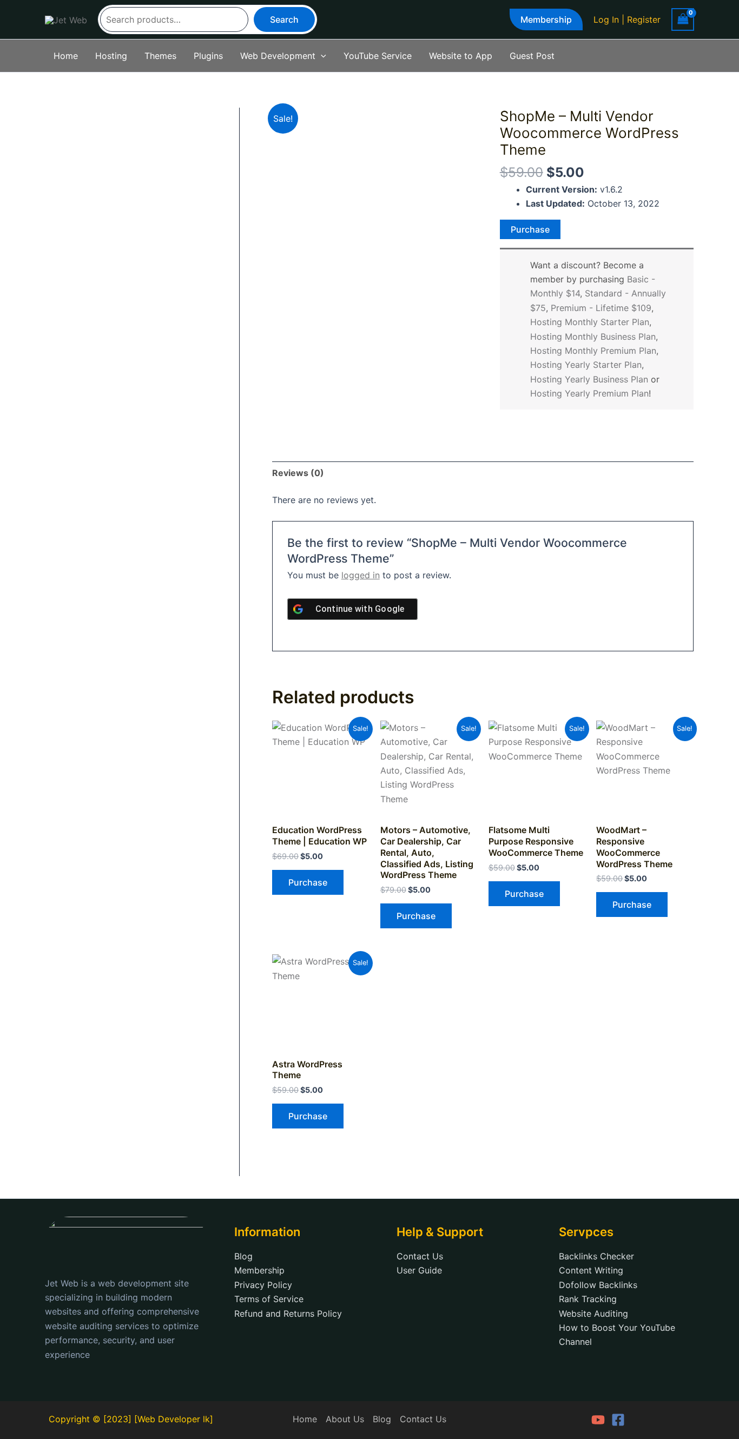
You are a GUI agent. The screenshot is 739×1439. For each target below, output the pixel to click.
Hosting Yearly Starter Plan (586, 364)
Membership (259, 1270)
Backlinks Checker (596, 1256)
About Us (345, 1419)
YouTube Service (378, 55)
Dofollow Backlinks (598, 1284)
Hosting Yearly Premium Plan (589, 393)
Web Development (277, 55)
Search (284, 19)
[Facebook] (618, 1420)
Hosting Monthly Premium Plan (593, 350)
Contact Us (420, 1256)
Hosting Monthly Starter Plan (589, 321)
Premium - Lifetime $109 (601, 307)
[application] (320, 55)
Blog (243, 1256)
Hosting (111, 55)
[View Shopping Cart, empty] (682, 19)
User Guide (419, 1270)
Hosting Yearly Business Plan (589, 379)
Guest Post (532, 55)
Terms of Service (268, 1298)
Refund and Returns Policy (288, 1313)
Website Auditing (593, 1313)
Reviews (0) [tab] (298, 472)
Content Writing (591, 1270)
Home (66, 55)
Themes (160, 55)
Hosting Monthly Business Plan (593, 336)
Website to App (460, 55)
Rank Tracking (588, 1298)
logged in (360, 575)
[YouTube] (598, 1420)
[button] (546, 19)
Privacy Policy (263, 1284)
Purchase (530, 229)
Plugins (208, 55)
